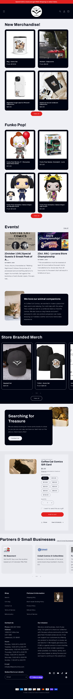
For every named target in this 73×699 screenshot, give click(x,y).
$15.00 (45, 482)
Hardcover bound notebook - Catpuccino (49, 103)
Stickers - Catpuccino (47, 61)
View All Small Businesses (65, 540)
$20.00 (54, 482)
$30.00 (54, 486)
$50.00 (54, 490)
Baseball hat (7, 383)
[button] (4, 11)
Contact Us (15, 438)
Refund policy (9, 614)
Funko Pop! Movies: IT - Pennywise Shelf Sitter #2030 (18, 162)
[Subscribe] (26, 677)
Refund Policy (31, 610)
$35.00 (45, 490)
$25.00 (45, 486)
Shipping (43, 471)
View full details (56, 522)
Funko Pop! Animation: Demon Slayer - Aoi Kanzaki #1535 (19, 205)
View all (36, 113)
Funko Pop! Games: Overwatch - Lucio (52, 162)
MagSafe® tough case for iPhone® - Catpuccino (18, 103)
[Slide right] (40, 393)
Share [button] (45, 522)
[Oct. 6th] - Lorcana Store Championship (52, 255)
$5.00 (45, 478)
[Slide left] (32, 393)
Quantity (43, 499)
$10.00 (54, 478)
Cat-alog (7, 601)
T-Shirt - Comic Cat (43, 383)
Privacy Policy (31, 606)
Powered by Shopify (44, 692)
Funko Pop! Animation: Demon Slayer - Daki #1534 (52, 205)
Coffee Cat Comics (33, 692)
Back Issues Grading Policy (35, 601)
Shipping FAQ (31, 597)
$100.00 (45, 495)
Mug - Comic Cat (12, 61)
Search (7, 597)
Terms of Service (10, 610)
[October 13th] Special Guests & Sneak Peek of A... (18, 256)
